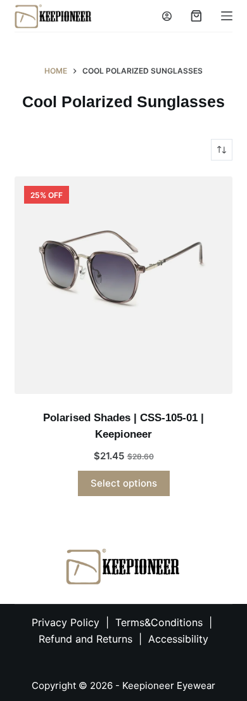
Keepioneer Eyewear (168, 685)
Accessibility (178, 638)
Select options (124, 483)
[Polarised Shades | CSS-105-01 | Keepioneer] (123, 285)
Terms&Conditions (160, 622)
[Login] (167, 16)
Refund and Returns (85, 638)
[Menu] (226, 16)
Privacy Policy (65, 622)
